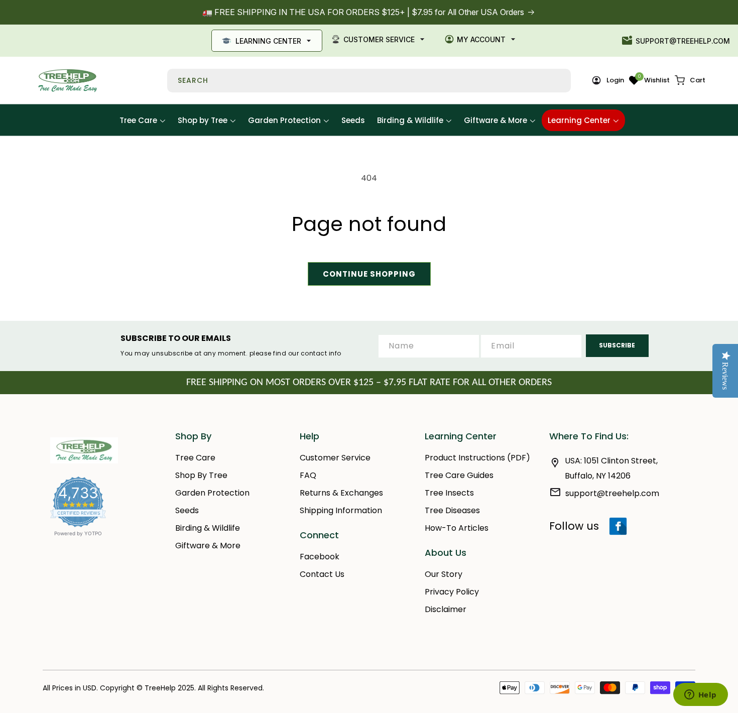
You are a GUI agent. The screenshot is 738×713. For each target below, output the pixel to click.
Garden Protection (212, 493)
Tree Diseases (452, 510)
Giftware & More (207, 545)
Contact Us (322, 574)
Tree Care (195, 457)
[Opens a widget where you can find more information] (700, 695)
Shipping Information (341, 510)
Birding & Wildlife (207, 528)
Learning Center (268, 41)
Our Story (443, 574)
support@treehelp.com (683, 41)
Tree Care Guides (459, 475)
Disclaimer (445, 609)
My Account (481, 39)
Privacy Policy (452, 592)
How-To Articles (456, 528)
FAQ (308, 475)
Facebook (319, 556)
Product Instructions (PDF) (477, 457)
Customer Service (379, 39)
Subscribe (617, 345)
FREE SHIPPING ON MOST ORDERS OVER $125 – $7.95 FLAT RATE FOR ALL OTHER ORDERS (369, 383)
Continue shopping (369, 274)
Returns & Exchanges (341, 493)
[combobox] (369, 80)
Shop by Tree (201, 475)
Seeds (187, 510)
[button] (690, 80)
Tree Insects (449, 493)
